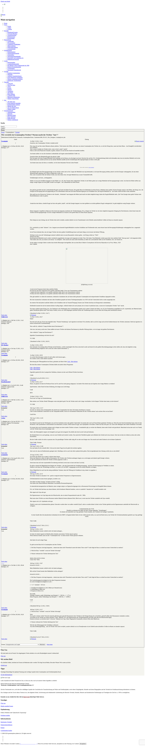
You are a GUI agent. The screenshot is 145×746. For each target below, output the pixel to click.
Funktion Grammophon (13, 73)
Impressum (26, 697)
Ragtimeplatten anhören (13, 104)
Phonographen (11, 62)
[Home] (3, 14)
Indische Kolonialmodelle (14, 67)
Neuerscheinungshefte (13, 53)
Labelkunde (10, 41)
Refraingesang (11, 37)
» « (28, 743)
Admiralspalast (11, 112)
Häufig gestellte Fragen (7, 706)
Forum (9, 26)
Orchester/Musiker (12, 34)
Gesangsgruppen (11, 35)
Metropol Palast (11, 115)
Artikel (9, 27)
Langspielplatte (11, 49)
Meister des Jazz (11, 106)
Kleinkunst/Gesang (12, 32)
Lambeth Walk (11, 95)
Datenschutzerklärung (6, 725)
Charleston (10, 91)
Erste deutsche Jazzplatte (13, 103)
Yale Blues (10, 92)
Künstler (6, 31)
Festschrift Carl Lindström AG (15, 58)
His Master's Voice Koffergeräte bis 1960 (18, 65)
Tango (9, 86)
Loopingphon (11, 68)
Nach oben (4, 315)
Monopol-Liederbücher (13, 97)
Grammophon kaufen (6, 730)
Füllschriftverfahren (12, 47)
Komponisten (11, 38)
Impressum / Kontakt (6, 722)
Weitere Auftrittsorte (12, 119)
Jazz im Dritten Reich (13, 107)
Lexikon (9, 29)
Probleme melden (5, 715)
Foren (5, 24)
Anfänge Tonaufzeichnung (14, 76)
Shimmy (9, 89)
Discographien (11, 43)
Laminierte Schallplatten (13, 44)
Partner (2, 727)
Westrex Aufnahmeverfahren (15, 79)
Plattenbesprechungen (13, 59)
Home (5, 23)
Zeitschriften (10, 55)
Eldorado (9, 113)
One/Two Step (11, 85)
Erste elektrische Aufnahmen (15, 77)
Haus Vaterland (11, 116)
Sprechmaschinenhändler (14, 56)
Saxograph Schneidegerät (14, 70)
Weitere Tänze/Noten (13, 98)
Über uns (3, 656)
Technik (6, 71)
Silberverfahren (11, 46)
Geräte (6, 61)
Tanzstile (6, 82)
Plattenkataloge (11, 52)
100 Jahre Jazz (11, 101)
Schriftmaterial (8, 50)
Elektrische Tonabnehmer (14, 80)
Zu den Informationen (6, 674)
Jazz (5, 100)
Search (2, 126)
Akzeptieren (83, 743)
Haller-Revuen (11, 118)
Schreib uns (4, 665)
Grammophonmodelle (13, 64)
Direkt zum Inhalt (5, 1)
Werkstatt (9, 74)
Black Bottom (11, 94)
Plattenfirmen (7, 40)
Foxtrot (9, 88)
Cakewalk (10, 83)
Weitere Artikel (11, 109)
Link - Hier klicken (91, 167)
